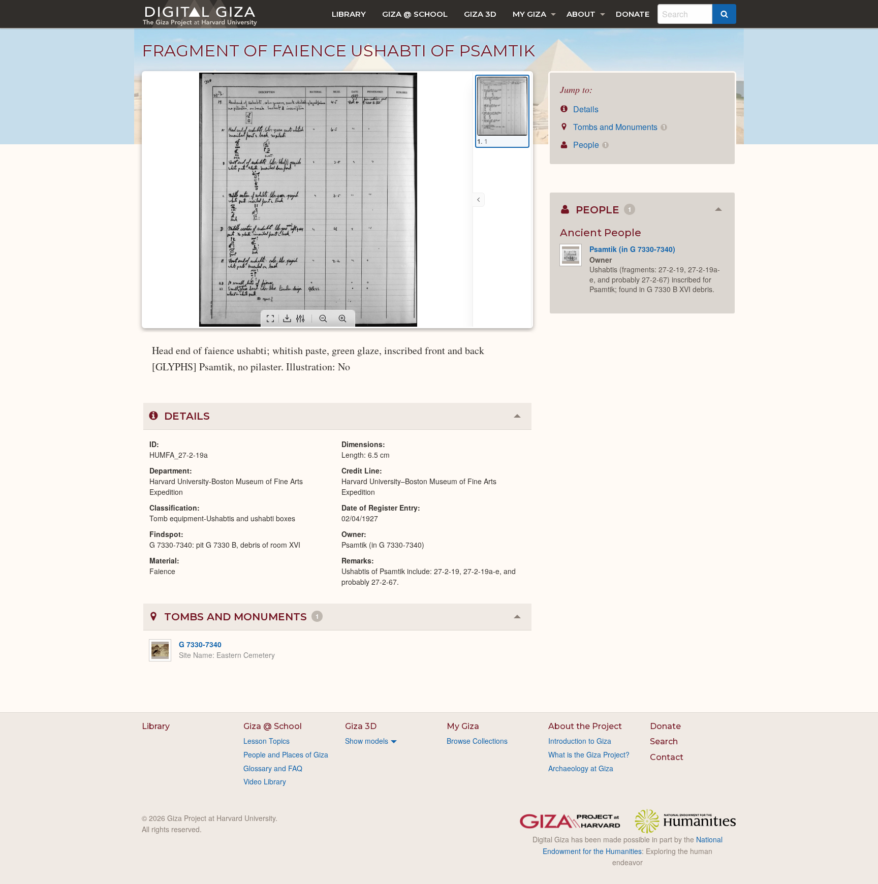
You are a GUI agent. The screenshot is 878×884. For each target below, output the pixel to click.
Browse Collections (477, 741)
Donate (632, 14)
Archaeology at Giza (580, 768)
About (581, 14)
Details (585, 109)
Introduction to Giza (579, 741)
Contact (666, 757)
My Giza (529, 14)
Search (664, 741)
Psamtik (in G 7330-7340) (632, 249)
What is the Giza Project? (589, 754)
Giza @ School (415, 14)
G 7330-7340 (200, 644)
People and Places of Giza (285, 754)
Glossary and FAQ (272, 768)
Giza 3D (480, 14)
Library (349, 14)
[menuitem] (349, 14)
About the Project (585, 726)
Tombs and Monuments (618, 127)
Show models (366, 740)
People (589, 144)
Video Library (264, 781)
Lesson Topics (266, 741)
